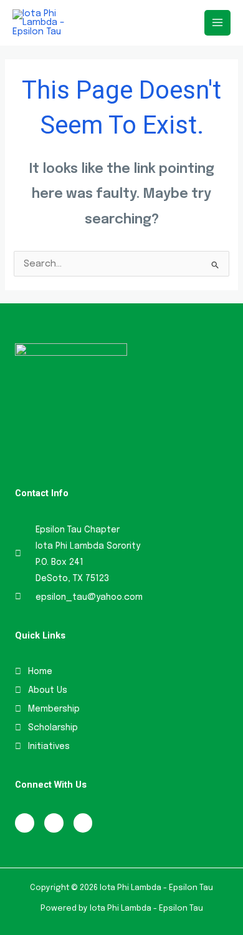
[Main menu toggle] (217, 23)
